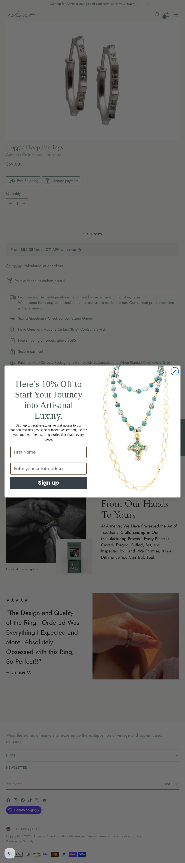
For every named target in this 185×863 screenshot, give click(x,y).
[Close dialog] (175, 371)
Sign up (48, 482)
